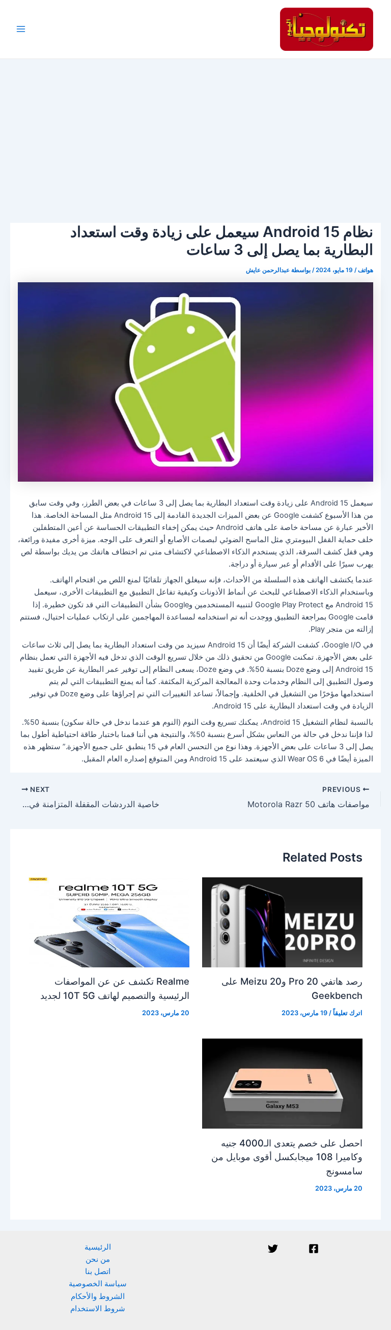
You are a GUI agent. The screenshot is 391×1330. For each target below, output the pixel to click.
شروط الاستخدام (97, 1308)
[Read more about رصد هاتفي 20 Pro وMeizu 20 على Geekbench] (282, 921)
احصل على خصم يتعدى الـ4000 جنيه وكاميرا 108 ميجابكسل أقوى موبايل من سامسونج (286, 1156)
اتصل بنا (97, 1271)
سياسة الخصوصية (98, 1283)
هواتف (365, 270)
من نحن (98, 1259)
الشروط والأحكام (98, 1296)
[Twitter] (273, 1248)
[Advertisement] (195, 135)
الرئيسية (98, 1247)
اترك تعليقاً (347, 1013)
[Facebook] (313, 1248)
